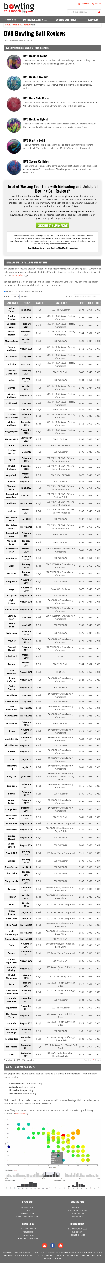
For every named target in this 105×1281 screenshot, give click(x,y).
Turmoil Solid (11, 701)
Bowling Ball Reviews (21, 25)
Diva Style (12, 786)
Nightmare (11, 1007)
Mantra (11, 387)
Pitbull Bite (11, 723)
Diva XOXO (11, 853)
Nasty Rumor (11, 715)
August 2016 (26, 823)
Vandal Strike (11, 739)
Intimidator (12, 558)
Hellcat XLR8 (11, 439)
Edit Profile (17, 275)
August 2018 (26, 672)
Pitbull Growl (11, 745)
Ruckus (11, 953)
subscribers (21, 1113)
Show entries (16, 296)
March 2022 (26, 503)
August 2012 (26, 1015)
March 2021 (26, 526)
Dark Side (11, 364)
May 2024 (26, 403)
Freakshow (11, 829)
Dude (11, 945)
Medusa (12, 511)
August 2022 (26, 481)
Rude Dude (11, 918)
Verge (11, 589)
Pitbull (11, 793)
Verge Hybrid (11, 431)
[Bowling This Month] (19, 11)
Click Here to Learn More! (53, 225)
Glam (11, 565)
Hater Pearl (11, 356)
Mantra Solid (11, 341)
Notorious (11, 633)
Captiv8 (11, 459)
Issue (26, 302)
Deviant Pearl (11, 823)
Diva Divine (11, 873)
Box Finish (60, 302)
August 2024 (26, 395)
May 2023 (26, 451)
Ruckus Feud (11, 939)
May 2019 (26, 617)
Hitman (11, 731)
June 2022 (26, 487)
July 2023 (26, 445)
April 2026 (26, 317)
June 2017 (26, 776)
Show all (10, 291)
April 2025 (26, 364)
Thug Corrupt (11, 867)
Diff (89, 302)
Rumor (11, 751)
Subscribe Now (27, 1207)
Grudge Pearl (11, 809)
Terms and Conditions (28, 1238)
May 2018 (26, 695)
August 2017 (26, 745)
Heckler (11, 380)
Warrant (11, 573)
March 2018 (26, 707)
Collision (11, 503)
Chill (11, 445)
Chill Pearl (11, 403)
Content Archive (77, 1213)
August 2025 (26, 348)
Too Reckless (11, 1038)
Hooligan (11, 896)
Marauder (12, 1023)
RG (81, 302)
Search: (69, 296)
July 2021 (26, 519)
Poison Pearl (11, 609)
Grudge (11, 860)
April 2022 (26, 495)
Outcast (11, 889)
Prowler (11, 640)
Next (99, 1060)
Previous (88, 1060)
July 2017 (26, 759)
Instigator (12, 595)
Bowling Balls (27, 1213)
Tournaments (77, 1217)
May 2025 (26, 356)
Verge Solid (11, 475)
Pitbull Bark (12, 656)
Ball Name (11, 302)
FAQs (28, 1210)
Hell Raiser (11, 1046)
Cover (38, 302)
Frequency (11, 581)
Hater (11, 409)
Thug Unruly (11, 881)
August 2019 (26, 595)
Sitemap (64, 1253)
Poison (11, 664)
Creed (11, 759)
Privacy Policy (28, 1235)
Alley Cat (11, 776)
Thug (11, 904)
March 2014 (26, 925)
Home (7, 25)
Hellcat (11, 481)
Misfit (11, 1054)
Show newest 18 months (30, 291)
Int (97, 302)
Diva (11, 984)
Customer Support (28, 1228)
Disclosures (28, 1232)
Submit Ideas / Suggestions (27, 1217)
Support (85, 3)
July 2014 (26, 912)
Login (98, 3)
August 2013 (26, 960)
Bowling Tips (77, 1207)
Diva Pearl (11, 925)
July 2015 (26, 867)
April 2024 (26, 409)
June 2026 (26, 309)
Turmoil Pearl (11, 695)
